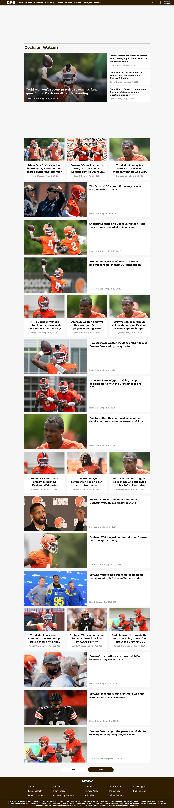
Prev (73, 770)
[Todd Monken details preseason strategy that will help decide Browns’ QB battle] (129, 77)
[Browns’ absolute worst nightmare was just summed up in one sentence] (87, 707)
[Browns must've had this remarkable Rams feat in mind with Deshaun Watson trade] (87, 588)
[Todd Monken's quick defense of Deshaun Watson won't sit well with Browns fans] (129, 159)
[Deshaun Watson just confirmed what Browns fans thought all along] (87, 550)
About (31, 786)
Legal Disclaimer (36, 795)
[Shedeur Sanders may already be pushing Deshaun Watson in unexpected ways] (44, 472)
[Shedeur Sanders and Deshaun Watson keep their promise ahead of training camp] (87, 237)
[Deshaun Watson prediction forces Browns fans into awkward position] (87, 629)
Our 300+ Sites (114, 786)
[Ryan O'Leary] (116, 99)
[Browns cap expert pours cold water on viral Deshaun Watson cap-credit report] (129, 316)
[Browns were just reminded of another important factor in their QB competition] (87, 275)
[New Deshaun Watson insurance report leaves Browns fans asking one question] (87, 356)
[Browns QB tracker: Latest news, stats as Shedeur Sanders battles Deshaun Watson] (87, 159)
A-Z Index (89, 795)
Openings (57, 786)
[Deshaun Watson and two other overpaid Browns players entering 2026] (87, 316)
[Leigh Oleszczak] (80, 646)
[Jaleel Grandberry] (35, 98)
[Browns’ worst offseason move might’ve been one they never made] (87, 669)
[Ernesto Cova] (123, 176)
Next (100, 770)
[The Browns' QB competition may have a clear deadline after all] (87, 199)
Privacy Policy (91, 791)
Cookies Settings (116, 795)
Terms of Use (114, 791)
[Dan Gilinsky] (95, 602)
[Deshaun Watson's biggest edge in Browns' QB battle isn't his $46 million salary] (129, 472)
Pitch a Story (59, 791)
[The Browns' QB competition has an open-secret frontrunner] (87, 472)
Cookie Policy (139, 791)
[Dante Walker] (116, 65)
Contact (89, 786)
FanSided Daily (35, 791)
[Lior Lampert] (96, 527)
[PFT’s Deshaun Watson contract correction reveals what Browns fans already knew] (44, 316)
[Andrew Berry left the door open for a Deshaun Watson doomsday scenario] (87, 513)
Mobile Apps (139, 786)
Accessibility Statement (64, 795)
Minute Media (19, 801)
